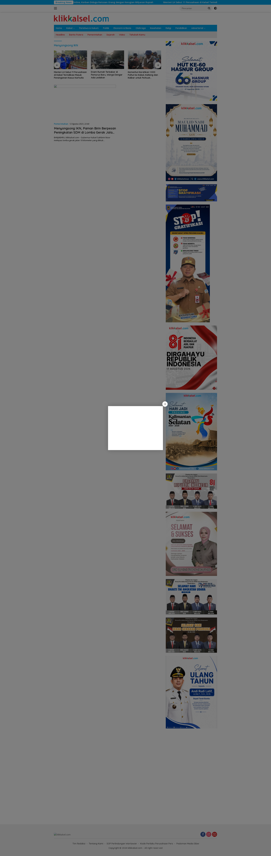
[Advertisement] (135, 428)
